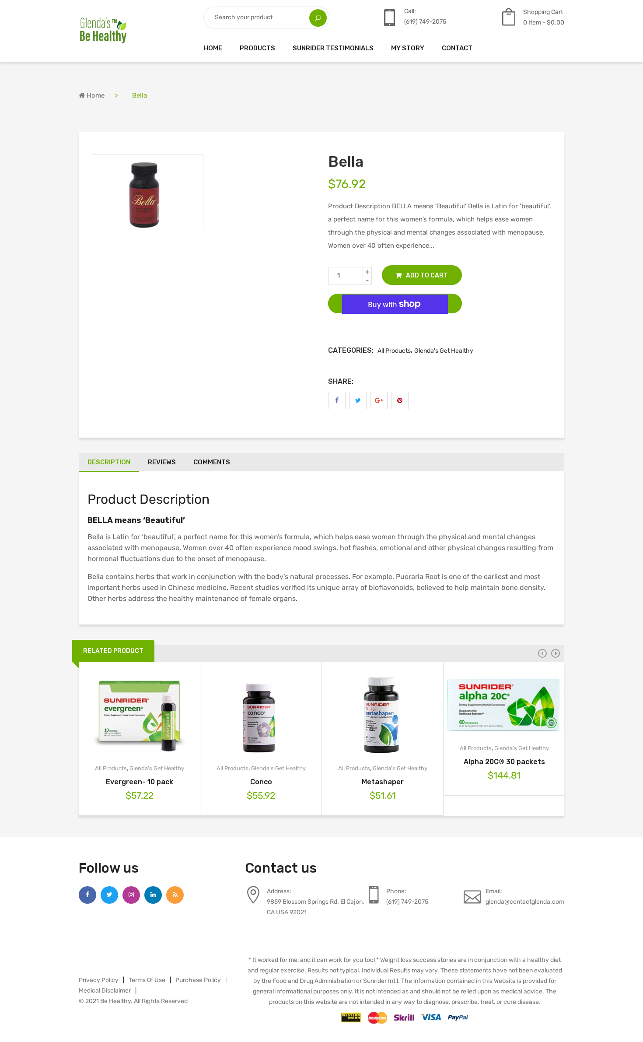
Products (257, 48)
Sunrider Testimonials (333, 48)
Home (212, 48)
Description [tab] (108, 462)
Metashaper (383, 782)
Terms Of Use (147, 980)
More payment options (395, 329)
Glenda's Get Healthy (443, 350)
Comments (211, 462)
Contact (457, 48)
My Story (407, 48)
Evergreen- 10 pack (139, 782)
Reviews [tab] (162, 462)
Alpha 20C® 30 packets (504, 762)
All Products (394, 350)
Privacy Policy (99, 980)
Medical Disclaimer (105, 990)
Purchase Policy (198, 980)
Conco (261, 782)
